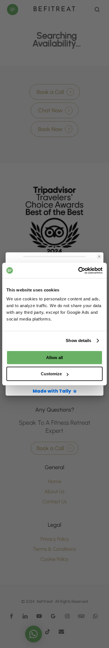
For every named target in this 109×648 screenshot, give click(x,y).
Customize (51, 373)
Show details (78, 340)
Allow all (54, 357)
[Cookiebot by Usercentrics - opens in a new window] (78, 270)
